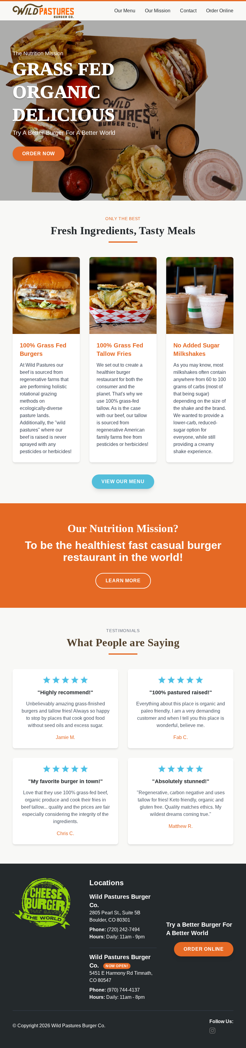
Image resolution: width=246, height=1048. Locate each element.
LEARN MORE (123, 580)
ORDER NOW (38, 153)
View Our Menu (122, 481)
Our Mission (157, 10)
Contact (188, 10)
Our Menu (124, 10)
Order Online (219, 10)
